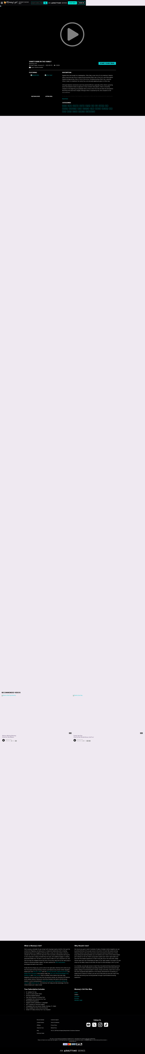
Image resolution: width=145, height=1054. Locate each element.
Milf (96, 105)
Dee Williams (11, 737)
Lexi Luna (52, 973)
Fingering (88, 105)
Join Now (72, 3)
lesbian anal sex (35, 983)
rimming (69, 111)
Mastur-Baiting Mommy (9, 735)
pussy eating (81, 111)
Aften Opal (48, 96)
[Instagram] (100, 1025)
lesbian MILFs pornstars (30, 973)
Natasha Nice (35, 96)
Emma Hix (4, 737)
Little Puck (91, 737)
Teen (93, 105)
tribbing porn (57, 981)
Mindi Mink (59, 973)
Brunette (64, 105)
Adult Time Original (90, 111)
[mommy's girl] (10, 3)
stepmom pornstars (62, 971)
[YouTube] (88, 1025)
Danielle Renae (84, 737)
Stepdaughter (86, 108)
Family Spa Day (78, 735)
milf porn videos (37, 971)
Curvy (111, 108)
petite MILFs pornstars (48, 981)
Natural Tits (75, 105)
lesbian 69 (64, 981)
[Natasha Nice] (37, 85)
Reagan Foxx (65, 973)
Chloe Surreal (77, 737)
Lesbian (79, 108)
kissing (64, 111)
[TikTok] (106, 1025)
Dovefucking (105, 108)
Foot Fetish (98, 108)
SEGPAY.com (88, 1039)
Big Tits (69, 105)
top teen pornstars (51, 971)
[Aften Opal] (51, 85)
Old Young (101, 105)
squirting (26, 983)
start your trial (107, 63)
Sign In (81, 3)
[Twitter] (94, 1025)
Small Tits (82, 105)
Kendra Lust (27, 975)
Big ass (92, 108)
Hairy (106, 105)
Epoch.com (45, 1039)
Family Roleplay (72, 108)
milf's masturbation (60, 962)
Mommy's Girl (9, 739)
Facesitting (65, 108)
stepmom (75, 111)
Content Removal (72, 1041)
